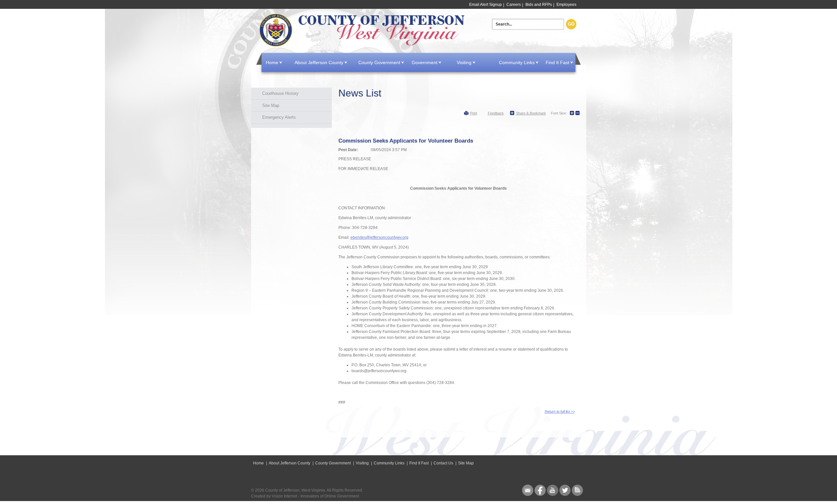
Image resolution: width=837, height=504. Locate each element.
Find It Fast (557, 62)
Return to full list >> (560, 411)
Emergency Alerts (279, 117)
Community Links (517, 62)
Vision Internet (284, 496)
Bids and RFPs (538, 4)
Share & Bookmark (531, 113)
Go (571, 24)
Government (424, 62)
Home (363, 30)
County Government (379, 62)
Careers (513, 4)
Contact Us (443, 463)
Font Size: (559, 113)
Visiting (464, 62)
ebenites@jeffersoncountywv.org (379, 237)
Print (473, 113)
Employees (566, 4)
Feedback (496, 113)
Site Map (270, 105)
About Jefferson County (319, 62)
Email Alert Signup (485, 4)
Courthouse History (280, 93)
